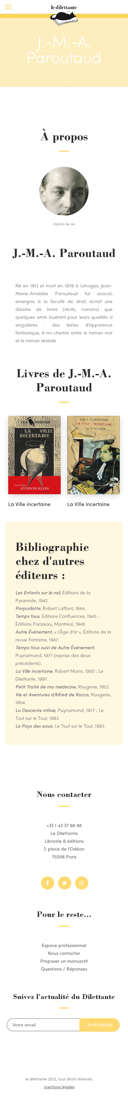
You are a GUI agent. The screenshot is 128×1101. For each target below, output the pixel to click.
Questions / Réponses (64, 968)
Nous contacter (64, 953)
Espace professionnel (64, 945)
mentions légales (59, 1087)
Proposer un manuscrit (64, 960)
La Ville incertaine (29, 504)
